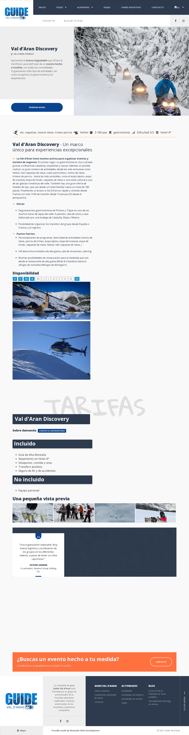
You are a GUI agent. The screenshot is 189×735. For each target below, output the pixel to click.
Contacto (158, 7)
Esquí (59, 7)
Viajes (107, 7)
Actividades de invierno (132, 694)
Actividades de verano (132, 698)
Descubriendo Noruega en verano (160, 703)
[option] (131, 71)
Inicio (42, 7)
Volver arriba (184, 701)
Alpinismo (83, 7)
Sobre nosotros (131, 7)
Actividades (127, 690)
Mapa (22, 730)
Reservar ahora (37, 107)
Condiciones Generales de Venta (105, 696)
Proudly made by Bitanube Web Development (76, 730)
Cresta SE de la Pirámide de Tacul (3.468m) (157, 693)
